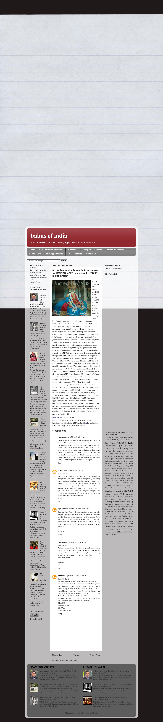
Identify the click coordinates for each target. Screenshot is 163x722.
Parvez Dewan (128, 499)
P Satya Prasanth (124, 497)
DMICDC (89, 420)
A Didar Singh (110, 437)
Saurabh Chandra (123, 519)
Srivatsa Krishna (122, 524)
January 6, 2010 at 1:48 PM (77, 470)
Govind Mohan (116, 471)
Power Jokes (35, 254)
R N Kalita (128, 504)
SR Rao (130, 514)
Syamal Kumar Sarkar (117, 526)
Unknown (61, 575)
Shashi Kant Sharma (116, 521)
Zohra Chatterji (110, 534)
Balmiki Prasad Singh (125, 456)
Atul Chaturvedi (125, 454)
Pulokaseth (109, 504)
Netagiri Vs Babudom (92, 250)
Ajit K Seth (110, 439)
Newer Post (57, 655)
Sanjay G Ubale (66, 425)
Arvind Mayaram (112, 451)
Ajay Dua (61, 420)
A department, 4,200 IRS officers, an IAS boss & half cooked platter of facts (57, 672)
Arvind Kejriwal (123, 448)
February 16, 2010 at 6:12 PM (79, 508)
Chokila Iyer (119, 461)
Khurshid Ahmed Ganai (122, 478)
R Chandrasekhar (119, 504)
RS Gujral (129, 506)
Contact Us (91, 254)
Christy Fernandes (128, 461)
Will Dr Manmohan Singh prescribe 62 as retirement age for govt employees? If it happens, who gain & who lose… (59, 685)
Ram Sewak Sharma (118, 511)
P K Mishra (113, 497)
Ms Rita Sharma (120, 488)
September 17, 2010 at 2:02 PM (76, 575)
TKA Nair (127, 529)
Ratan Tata (56, 425)
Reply (60, 463)
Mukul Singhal (129, 488)
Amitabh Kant (80, 420)
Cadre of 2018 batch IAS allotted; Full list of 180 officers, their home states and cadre (113, 685)
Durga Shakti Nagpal (123, 466)
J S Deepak (121, 473)
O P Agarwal (115, 494)
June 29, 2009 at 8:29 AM (76, 437)
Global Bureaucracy (115, 250)
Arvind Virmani (124, 451)
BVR (115, 456)
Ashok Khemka (113, 453)
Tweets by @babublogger (114, 268)
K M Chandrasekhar (79, 423)
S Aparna (115, 514)
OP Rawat (124, 494)
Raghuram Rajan (111, 509)
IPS (69, 254)
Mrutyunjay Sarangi (118, 485)
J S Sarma (128, 473)
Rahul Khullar (122, 509)
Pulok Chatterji (126, 501)
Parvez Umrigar (92, 423)
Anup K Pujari (122, 445)
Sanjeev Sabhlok (110, 519)
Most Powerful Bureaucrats (51, 250)
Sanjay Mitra (127, 516)
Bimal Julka (122, 458)
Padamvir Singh (115, 499)
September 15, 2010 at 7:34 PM (78, 542)
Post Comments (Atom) (70, 660)
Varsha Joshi (109, 532)
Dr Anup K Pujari (110, 463)
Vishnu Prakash (129, 532)
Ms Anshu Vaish (109, 488)
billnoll (80, 713)
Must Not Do (73, 250)
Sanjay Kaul (109, 516)
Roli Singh (108, 514)
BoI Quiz (78, 254)
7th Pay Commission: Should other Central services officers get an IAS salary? (57, 698)
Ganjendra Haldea (122, 468)
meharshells (62, 470)
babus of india (49, 235)
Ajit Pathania (63, 508)
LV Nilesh (114, 480)
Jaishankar (115, 475)
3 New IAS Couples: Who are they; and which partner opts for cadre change (111, 698)
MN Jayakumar (124, 480)
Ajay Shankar (69, 420)
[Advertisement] (119, 352)
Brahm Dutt (112, 461)
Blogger (94, 713)
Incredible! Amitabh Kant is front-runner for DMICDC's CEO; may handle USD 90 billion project (75, 273)
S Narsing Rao (123, 514)
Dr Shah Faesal (110, 466)
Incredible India (66, 423)
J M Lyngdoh (114, 473)
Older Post (95, 655)
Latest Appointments (54, 254)
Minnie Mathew (116, 483)
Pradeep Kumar (112, 501)
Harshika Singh (126, 471)
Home (32, 250)
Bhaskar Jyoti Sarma (111, 458)
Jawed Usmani (125, 475)
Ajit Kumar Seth (123, 440)
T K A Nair (118, 529)
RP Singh (121, 506)
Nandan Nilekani (113, 490)
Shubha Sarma (128, 521)
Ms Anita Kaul (128, 485)
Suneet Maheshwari (79, 425)
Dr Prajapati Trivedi (124, 463)
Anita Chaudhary (110, 445)
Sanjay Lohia (117, 516)
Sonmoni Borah (110, 524)
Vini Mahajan (119, 532)
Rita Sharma (129, 511)
